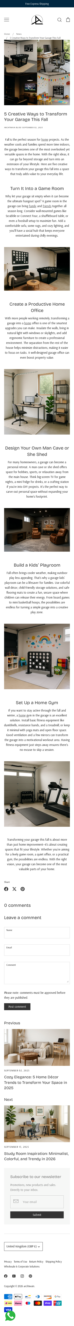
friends (47, 206)
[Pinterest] (30, 1276)
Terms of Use (20, 1261)
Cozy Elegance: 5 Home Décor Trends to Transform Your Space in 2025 (35, 1082)
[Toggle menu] (6, 19)
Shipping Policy (53, 1261)
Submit (37, 1215)
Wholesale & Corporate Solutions (21, 1266)
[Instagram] (22, 1276)
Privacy (8, 1261)
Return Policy (36, 1261)
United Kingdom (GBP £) (21, 1246)
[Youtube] (14, 1276)
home (44, 139)
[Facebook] (6, 1276)
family (32, 206)
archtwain (29, 1286)
